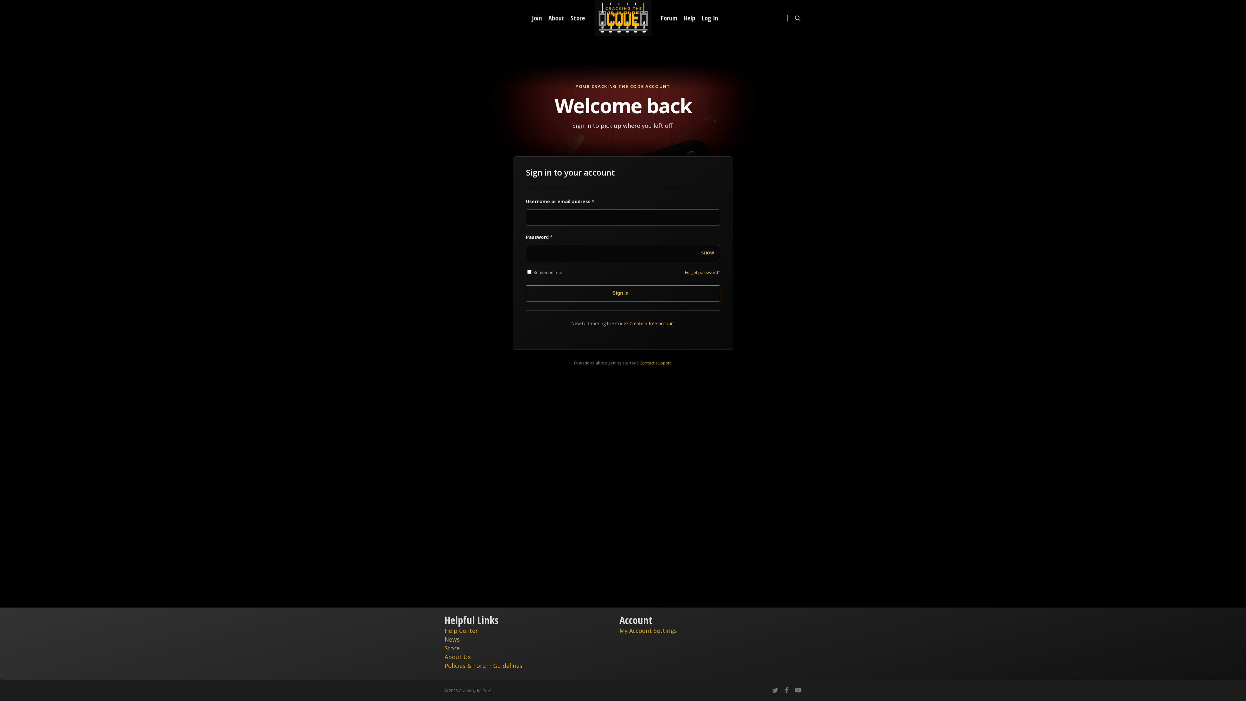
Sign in (622, 293)
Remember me (547, 272)
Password (539, 237)
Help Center (461, 630)
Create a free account (652, 323)
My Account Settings (648, 630)
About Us (458, 657)
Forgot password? (702, 272)
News (452, 639)
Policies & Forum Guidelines (483, 666)
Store (452, 648)
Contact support (655, 363)
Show (707, 253)
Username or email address (560, 201)
